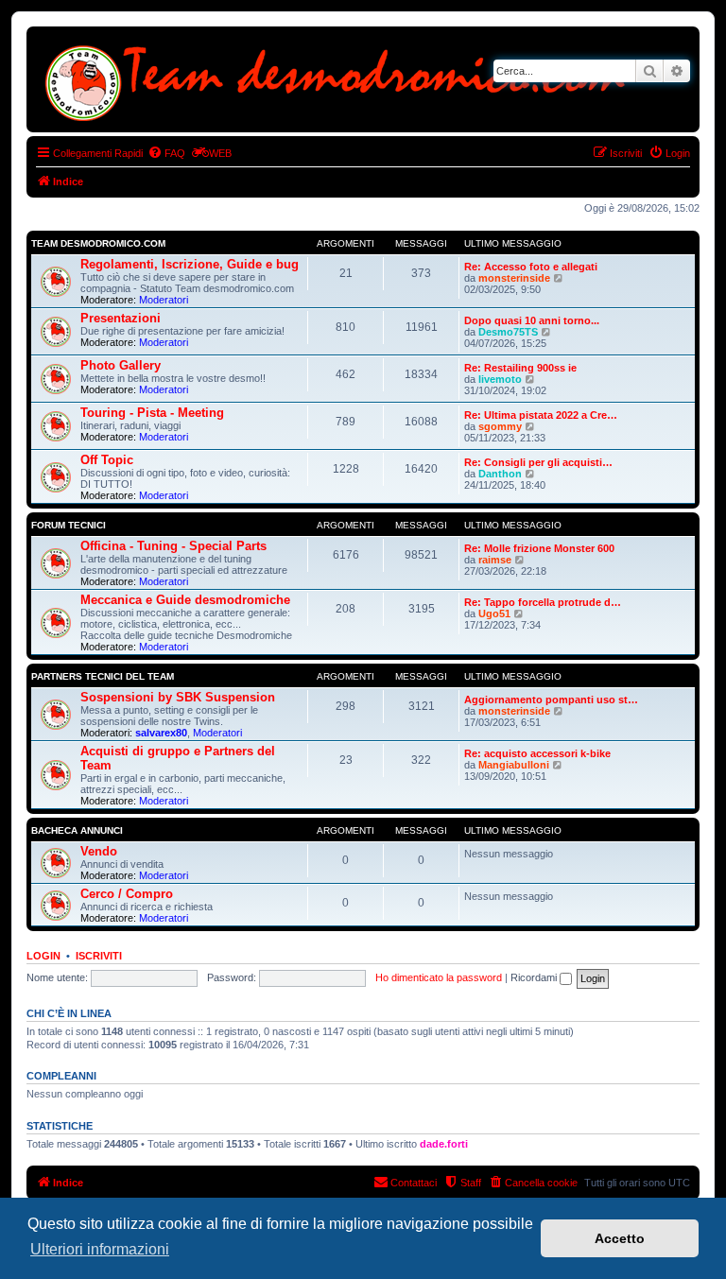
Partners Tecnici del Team (102, 676)
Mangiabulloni (513, 764)
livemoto (500, 379)
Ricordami (535, 977)
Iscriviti (99, 955)
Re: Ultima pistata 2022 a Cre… (540, 415)
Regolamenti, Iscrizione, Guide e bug (189, 264)
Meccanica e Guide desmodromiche (185, 600)
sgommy (500, 426)
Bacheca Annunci (77, 830)
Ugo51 (494, 613)
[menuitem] (166, 153)
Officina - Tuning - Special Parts (173, 546)
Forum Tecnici (68, 525)
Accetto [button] (620, 1238)
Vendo (98, 851)
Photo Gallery (120, 365)
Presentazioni (120, 318)
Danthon (500, 473)
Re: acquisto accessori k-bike (537, 753)
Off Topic (106, 460)
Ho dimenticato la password (438, 977)
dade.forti (444, 1143)
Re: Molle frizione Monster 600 (539, 548)
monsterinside (514, 278)
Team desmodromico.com (98, 243)
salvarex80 (161, 732)
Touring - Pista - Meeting (152, 413)
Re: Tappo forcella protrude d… (542, 602)
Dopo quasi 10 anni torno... (531, 320)
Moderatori (163, 299)
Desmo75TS (508, 331)
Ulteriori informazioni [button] (99, 1249)
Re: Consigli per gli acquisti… (538, 462)
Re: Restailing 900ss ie (520, 367)
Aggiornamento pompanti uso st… (551, 699)
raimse (494, 559)
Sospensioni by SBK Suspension (177, 697)
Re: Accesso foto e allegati (530, 266)
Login (43, 955)
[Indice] (339, 79)
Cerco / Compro (126, 894)
